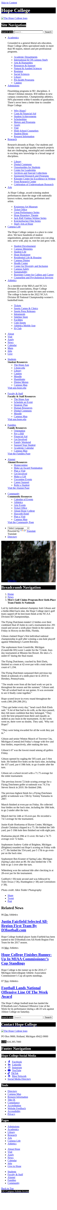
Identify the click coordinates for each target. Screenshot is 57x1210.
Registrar (18, 71)
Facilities (18, 319)
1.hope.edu (19, 367)
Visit (16, 127)
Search (48, 32)
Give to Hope (14, 1166)
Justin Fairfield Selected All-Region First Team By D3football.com (24, 925)
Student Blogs (21, 133)
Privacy (11, 1114)
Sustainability (20, 271)
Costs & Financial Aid (25, 113)
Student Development (25, 246)
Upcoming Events (23, 479)
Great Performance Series (26, 212)
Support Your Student (24, 445)
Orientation (19, 430)
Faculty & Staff (15, 393)
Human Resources (23, 408)
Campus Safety (21, 269)
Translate (31, 531)
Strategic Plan (21, 405)
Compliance (14, 1102)
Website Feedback (17, 1108)
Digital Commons (23, 164)
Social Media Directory (19, 1079)
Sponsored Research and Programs (31, 175)
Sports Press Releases (24, 311)
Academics (13, 37)
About (11, 333)
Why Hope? (20, 110)
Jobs (10, 351)
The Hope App (21, 365)
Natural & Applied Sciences (28, 68)
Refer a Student (21, 485)
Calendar (12, 345)
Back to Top (7, 1188)
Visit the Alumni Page (18, 488)
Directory (12, 536)
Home (11, 594)
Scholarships (20, 119)
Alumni (11, 459)
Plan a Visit (19, 470)
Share (10, 895)
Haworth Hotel (21, 513)
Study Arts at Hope (23, 223)
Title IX (11, 1099)
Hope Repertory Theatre (26, 215)
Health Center (21, 263)
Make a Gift (20, 476)
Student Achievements (25, 116)
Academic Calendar (24, 448)
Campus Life (14, 226)
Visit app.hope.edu (17, 387)
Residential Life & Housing (27, 257)
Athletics (12, 280)
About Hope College (24, 510)
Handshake (19, 379)
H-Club (18, 328)
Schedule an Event (23, 402)
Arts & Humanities (23, 62)
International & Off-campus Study (31, 59)
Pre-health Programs (24, 80)
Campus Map (20, 385)
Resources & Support (24, 65)
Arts (10, 187)
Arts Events (20, 505)
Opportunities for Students (27, 167)
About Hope (14, 1149)
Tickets (17, 305)
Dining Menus (21, 382)
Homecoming (21, 465)
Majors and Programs (24, 122)
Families (12, 425)
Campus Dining (22, 260)
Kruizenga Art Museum (26, 206)
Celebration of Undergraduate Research (34, 184)
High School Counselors (26, 130)
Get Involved (20, 439)
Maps (10, 348)
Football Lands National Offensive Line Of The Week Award (24, 992)
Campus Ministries (23, 249)
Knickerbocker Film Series (27, 221)
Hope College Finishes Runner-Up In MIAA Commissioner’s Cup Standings (26, 959)
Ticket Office (20, 209)
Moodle (18, 376)
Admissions (13, 85)
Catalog (18, 82)
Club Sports (20, 322)
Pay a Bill (19, 433)
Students (12, 359)
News (10, 342)
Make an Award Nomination (28, 468)
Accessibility (14, 1111)
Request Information (24, 136)
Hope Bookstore (22, 254)
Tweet (11, 898)
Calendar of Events (23, 499)
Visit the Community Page (21, 522)
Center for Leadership (25, 170)
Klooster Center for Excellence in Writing (34, 178)
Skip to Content (9, 2)
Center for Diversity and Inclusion (31, 266)
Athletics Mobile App (24, 325)
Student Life (20, 251)
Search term (7, 32)
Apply (17, 125)
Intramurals (19, 314)
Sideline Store (21, 317)
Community (13, 493)
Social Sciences (21, 74)
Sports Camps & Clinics (26, 308)
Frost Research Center (25, 181)
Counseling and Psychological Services (33, 277)
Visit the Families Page (19, 453)
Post (10, 901)
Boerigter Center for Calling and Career (34, 274)
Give (10, 353)
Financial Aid (20, 436)
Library (17, 77)
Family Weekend (22, 442)
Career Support (21, 482)
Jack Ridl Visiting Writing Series (30, 218)
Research (12, 139)
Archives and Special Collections (30, 173)
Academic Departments (25, 57)
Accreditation (14, 1105)
